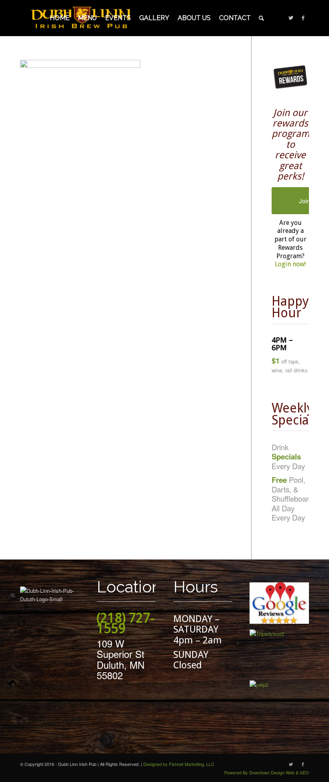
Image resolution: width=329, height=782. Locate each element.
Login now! (290, 264)
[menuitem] (59, 18)
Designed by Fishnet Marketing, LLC (178, 764)
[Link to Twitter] (291, 18)
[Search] (261, 18)
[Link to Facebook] (303, 18)
